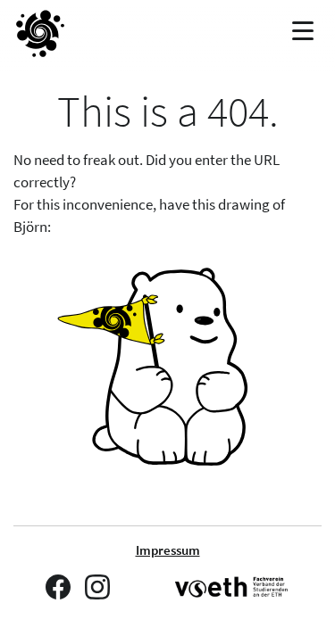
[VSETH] (232, 587)
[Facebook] (58, 586)
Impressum (168, 550)
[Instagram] (97, 586)
